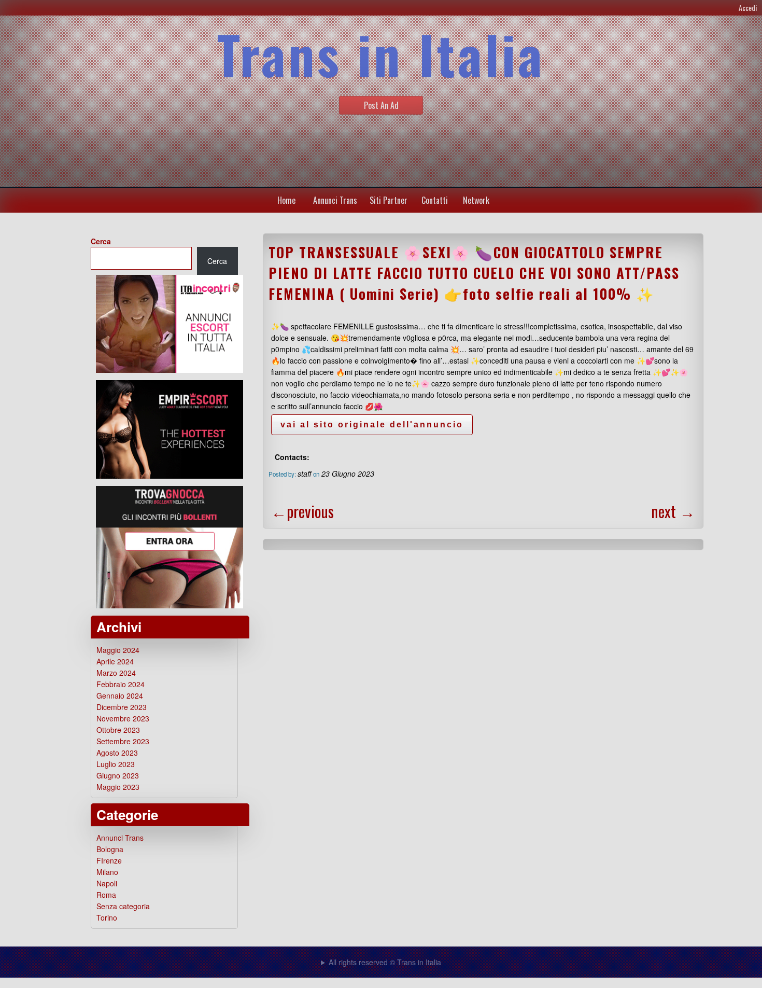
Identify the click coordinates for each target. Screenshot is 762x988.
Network (476, 200)
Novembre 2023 (122, 718)
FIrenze (109, 860)
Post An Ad (381, 105)
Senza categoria (123, 906)
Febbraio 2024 (120, 684)
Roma (106, 894)
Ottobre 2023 (118, 730)
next (673, 511)
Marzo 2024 (116, 672)
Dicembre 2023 (121, 707)
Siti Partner (388, 200)
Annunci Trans (335, 200)
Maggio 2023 (117, 787)
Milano (107, 872)
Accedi (748, 7)
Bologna (109, 849)
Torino (106, 917)
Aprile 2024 (115, 661)
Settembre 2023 (122, 741)
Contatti (434, 200)
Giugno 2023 (117, 775)
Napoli (106, 883)
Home (286, 200)
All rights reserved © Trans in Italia (385, 962)
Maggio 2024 (117, 650)
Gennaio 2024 (119, 695)
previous (302, 511)
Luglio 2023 (115, 764)
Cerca (101, 241)
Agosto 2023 (117, 752)
